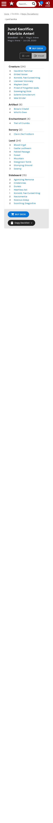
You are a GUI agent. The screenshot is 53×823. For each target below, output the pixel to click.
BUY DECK (37, 48)
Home (6, 14)
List (27, 55)
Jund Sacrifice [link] (11, 19)
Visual (41, 55)
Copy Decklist (22, 222)
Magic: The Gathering (29, 14)
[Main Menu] (4, 4)
